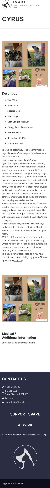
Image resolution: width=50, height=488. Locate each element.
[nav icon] (46, 5)
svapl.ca (18, 260)
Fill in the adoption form (25, 363)
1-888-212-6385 (12, 386)
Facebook (10, 398)
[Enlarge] (33, 449)
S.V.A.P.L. (20, 2)
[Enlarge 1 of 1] (43, 279)
